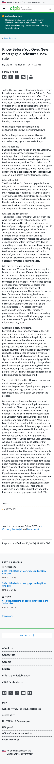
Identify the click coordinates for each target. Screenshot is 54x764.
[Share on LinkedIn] (17, 76)
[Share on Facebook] (4, 76)
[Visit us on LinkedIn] (17, 692)
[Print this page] (31, 77)
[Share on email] (23, 76)
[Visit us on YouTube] (23, 692)
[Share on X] (10, 76)
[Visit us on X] (10, 692)
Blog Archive (10, 38)
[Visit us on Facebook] (4, 692)
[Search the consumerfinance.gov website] (50, 8)
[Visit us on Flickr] (30, 692)
